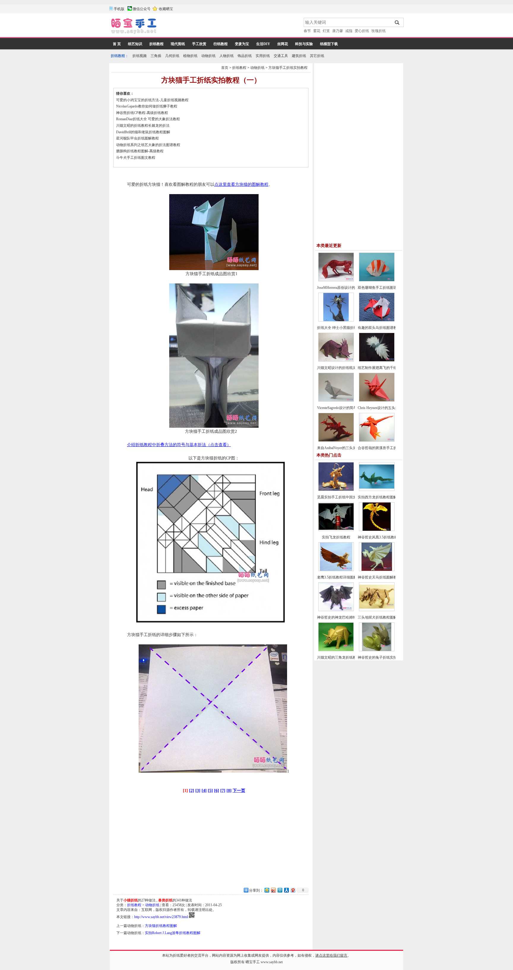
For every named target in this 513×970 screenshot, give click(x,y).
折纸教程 (156, 44)
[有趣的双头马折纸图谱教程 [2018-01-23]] (377, 320)
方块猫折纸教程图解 (161, 926)
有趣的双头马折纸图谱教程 (379, 328)
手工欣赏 (199, 44)
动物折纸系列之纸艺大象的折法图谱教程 (148, 145)
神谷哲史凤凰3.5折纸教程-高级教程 (385, 537)
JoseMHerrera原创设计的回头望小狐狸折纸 (350, 288)
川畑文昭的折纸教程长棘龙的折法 (143, 125)
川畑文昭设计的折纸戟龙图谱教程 (343, 368)
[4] (204, 790)
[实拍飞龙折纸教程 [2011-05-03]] (336, 530)
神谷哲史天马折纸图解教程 (379, 577)
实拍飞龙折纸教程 (336, 537)
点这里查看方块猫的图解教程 (241, 184)
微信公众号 (142, 9)
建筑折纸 (299, 56)
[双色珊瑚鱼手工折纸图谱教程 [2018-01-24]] (377, 280)
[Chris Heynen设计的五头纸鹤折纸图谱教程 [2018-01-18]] (377, 400)
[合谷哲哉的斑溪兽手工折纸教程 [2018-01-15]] (377, 440)
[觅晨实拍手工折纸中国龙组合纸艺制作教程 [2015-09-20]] (336, 490)
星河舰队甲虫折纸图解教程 (137, 138)
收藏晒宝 (166, 9)
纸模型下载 (329, 44)
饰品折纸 (245, 56)
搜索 (397, 22)
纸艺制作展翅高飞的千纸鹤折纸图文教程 (390, 368)
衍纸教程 (220, 44)
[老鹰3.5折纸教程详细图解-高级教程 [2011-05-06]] (336, 570)
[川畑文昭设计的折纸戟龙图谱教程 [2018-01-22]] (336, 360)
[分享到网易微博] (292, 890)
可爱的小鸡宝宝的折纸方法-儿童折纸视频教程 (152, 100)
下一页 (239, 790)
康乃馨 (337, 31)
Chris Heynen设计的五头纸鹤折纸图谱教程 (391, 408)
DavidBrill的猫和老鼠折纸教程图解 (143, 132)
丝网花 (282, 44)
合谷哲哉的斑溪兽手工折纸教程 (383, 448)
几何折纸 (172, 56)
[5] (210, 790)
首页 (224, 68)
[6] (216, 790)
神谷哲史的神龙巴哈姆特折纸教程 (343, 617)
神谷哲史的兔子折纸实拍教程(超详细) (387, 657)
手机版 (119, 9)
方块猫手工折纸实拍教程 (288, 68)
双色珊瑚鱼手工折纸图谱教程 (381, 288)
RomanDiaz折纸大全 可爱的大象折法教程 (148, 119)
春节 (307, 31)
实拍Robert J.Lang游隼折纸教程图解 (172, 933)
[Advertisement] (230, 27)
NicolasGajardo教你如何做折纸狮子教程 (146, 106)
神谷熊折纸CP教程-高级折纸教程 (142, 113)
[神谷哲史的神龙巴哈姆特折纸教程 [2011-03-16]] (336, 610)
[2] (191, 790)
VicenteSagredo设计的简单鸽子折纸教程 (347, 408)
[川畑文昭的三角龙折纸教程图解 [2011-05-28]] (336, 650)
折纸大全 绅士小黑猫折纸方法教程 (344, 328)
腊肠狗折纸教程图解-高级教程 (140, 151)
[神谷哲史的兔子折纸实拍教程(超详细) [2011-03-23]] (377, 650)
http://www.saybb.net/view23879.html (161, 917)
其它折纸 (317, 56)
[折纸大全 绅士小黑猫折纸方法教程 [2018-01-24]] (336, 320)
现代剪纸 (178, 44)
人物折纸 (226, 56)
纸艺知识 (135, 44)
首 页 (117, 44)
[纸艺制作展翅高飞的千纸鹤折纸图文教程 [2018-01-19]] (377, 360)
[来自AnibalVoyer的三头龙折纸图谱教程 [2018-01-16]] (336, 440)
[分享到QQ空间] (266, 890)
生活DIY (263, 44)
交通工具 (281, 56)
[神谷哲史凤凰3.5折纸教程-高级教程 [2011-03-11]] (377, 530)
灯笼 (326, 31)
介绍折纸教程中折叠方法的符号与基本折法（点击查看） (179, 445)
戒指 (348, 31)
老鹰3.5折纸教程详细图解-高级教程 (345, 577)
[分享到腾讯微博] (279, 890)
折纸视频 (139, 56)
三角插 (156, 56)
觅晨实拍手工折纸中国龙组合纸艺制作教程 (351, 497)
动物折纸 (208, 56)
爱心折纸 (362, 31)
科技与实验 (304, 44)
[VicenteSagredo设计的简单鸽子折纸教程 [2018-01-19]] (336, 400)
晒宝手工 (253, 962)
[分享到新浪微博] (273, 890)
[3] (197, 790)
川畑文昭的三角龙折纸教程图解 (342, 657)
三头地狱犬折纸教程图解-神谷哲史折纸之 (390, 617)
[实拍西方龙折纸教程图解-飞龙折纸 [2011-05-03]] (377, 490)
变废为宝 (242, 44)
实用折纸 (263, 56)
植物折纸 (190, 56)
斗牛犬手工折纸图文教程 (135, 158)
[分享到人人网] (286, 890)
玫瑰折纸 (378, 31)
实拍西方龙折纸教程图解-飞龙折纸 (385, 497)
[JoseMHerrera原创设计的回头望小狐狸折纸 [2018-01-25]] (336, 280)
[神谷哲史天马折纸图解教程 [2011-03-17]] (377, 570)
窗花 (316, 31)
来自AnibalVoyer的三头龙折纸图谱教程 (347, 448)
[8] (229, 790)
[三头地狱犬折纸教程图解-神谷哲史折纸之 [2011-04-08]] (377, 610)
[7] (222, 790)
